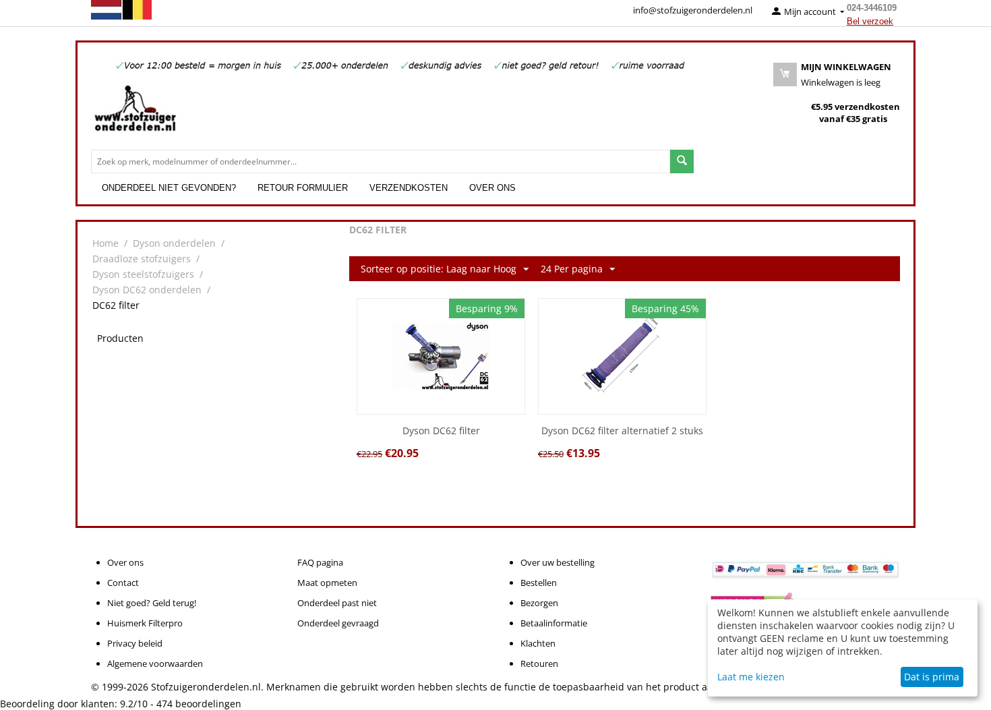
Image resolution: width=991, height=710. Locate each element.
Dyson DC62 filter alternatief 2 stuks (622, 431)
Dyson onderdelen (174, 243)
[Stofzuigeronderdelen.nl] (135, 113)
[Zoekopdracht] (682, 161)
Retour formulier (303, 188)
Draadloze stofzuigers (141, 258)
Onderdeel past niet (337, 603)
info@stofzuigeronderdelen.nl (692, 10)
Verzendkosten (408, 188)
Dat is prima (931, 676)
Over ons (492, 188)
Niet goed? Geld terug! (151, 603)
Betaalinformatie (553, 623)
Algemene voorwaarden (155, 663)
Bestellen (538, 582)
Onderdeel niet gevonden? (169, 188)
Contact (123, 582)
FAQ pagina (320, 562)
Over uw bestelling (557, 562)
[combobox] (380, 161)
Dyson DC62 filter (441, 431)
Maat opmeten (327, 582)
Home (105, 243)
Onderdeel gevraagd (338, 623)
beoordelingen (198, 703)
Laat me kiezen (751, 676)
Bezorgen (539, 603)
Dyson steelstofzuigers (143, 274)
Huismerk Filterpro (145, 623)
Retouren (539, 663)
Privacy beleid (134, 643)
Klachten (537, 643)
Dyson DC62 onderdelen (147, 289)
